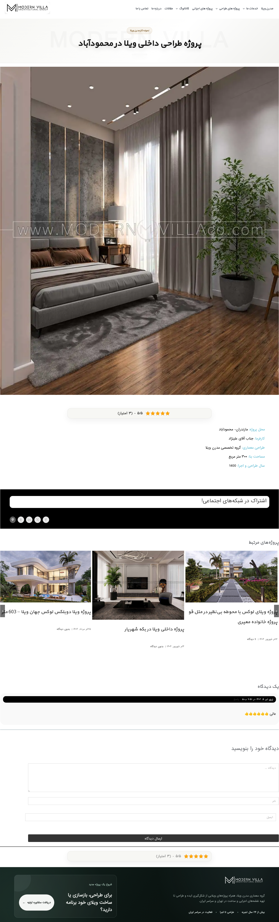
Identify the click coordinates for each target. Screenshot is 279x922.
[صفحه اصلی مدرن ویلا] (244, 880)
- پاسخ (238, 699)
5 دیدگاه (251, 639)
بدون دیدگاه (156, 646)
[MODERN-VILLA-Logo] (27, 3)
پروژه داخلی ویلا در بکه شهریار (154, 629)
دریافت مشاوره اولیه (39, 902)
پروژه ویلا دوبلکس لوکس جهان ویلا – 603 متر (46, 612)
